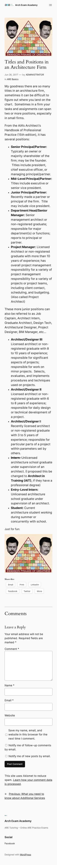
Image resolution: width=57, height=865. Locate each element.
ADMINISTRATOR (35, 74)
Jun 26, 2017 (11, 74)
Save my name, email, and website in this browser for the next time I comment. (27, 734)
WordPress (25, 854)
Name (9, 685)
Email (9, 700)
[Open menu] (50, 5)
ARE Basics (12, 79)
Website (10, 715)
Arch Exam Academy (26, 5)
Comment (12, 648)
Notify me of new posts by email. (30, 756)
